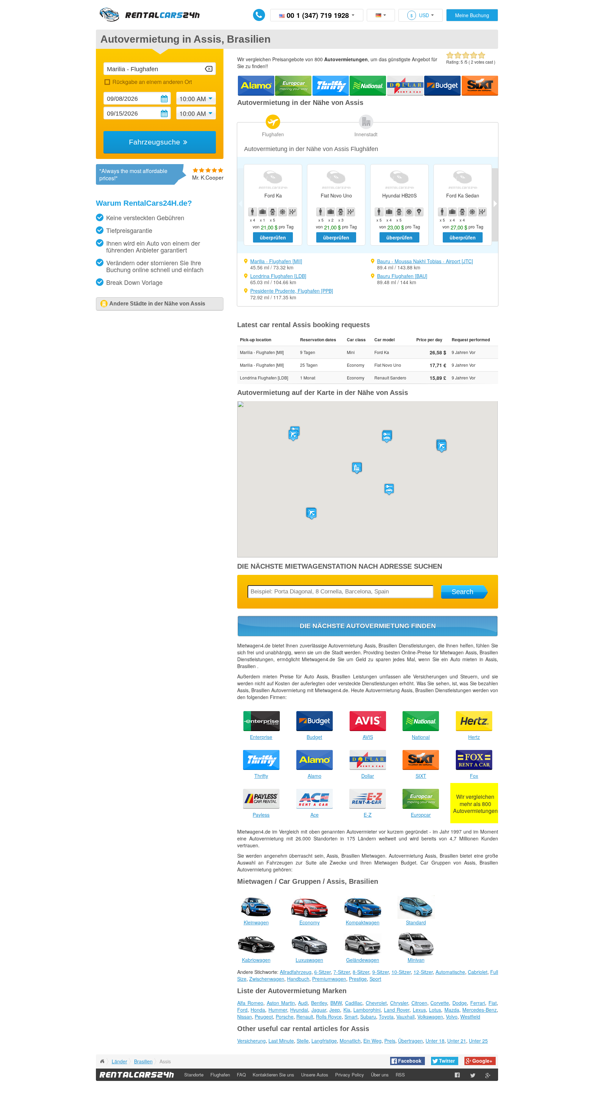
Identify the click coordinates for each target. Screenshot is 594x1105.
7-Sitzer (341, 971)
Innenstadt (365, 134)
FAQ (241, 1074)
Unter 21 (456, 1040)
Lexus (419, 1009)
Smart (351, 1016)
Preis (389, 1040)
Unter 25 (478, 1040)
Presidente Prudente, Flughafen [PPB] (291, 290)
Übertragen (410, 1040)
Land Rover (396, 1009)
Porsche (285, 1016)
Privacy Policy (349, 1074)
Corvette (439, 1002)
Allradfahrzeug (295, 971)
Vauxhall (405, 1016)
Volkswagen (430, 1016)
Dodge (459, 1002)
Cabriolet (477, 971)
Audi (303, 1002)
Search (462, 592)
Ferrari (477, 1002)
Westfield (470, 1016)
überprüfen (273, 237)
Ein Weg (372, 1040)
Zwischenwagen (266, 978)
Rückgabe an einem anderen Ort (151, 82)
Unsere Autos (314, 1074)
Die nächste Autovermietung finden (368, 626)
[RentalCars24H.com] (102, 1061)
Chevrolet (376, 1002)
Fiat (492, 1002)
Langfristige (324, 1040)
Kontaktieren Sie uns (273, 1074)
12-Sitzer (423, 971)
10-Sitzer (401, 971)
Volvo (452, 1016)
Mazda (451, 1009)
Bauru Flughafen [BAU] (402, 275)
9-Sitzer (380, 971)
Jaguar (318, 1009)
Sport (375, 978)
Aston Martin (281, 1002)
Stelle (303, 1040)
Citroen (419, 1002)
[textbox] (159, 68)
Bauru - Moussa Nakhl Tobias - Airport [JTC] (425, 261)
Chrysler (399, 1002)
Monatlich (350, 1040)
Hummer (277, 1009)
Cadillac (353, 1002)
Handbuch (298, 978)
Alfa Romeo (250, 1002)
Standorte (194, 1074)
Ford (242, 1009)
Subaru (368, 1016)
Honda (258, 1009)
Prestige (358, 978)
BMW (336, 1002)
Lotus (435, 1009)
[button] (311, 513)
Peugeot (264, 1016)
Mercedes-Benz (479, 1009)
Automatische (450, 971)
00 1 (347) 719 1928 (318, 15)
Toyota (386, 1016)
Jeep (334, 1009)
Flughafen (273, 134)
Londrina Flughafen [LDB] (278, 275)
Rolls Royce (329, 1016)
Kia (346, 1009)
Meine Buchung (472, 15)
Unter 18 (435, 1040)
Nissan (244, 1016)
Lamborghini (367, 1009)
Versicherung (251, 1040)
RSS (400, 1074)
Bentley (319, 1002)
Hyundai (299, 1009)
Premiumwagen (329, 978)
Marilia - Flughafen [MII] (276, 261)
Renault (304, 1016)
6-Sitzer (322, 971)
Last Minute (281, 1040)
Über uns (380, 1074)
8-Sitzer (361, 971)
